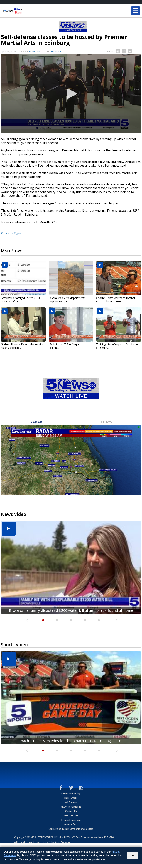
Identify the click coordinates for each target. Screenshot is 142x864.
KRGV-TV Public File (71, 806)
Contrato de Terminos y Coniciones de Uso (70, 828)
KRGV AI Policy (71, 815)
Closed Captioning (70, 793)
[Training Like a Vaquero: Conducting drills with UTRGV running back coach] (118, 324)
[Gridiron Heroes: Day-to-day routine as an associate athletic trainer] (23, 324)
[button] (71, 94)
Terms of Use (71, 824)
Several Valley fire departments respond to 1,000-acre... (67, 299)
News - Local (36, 51)
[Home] (25, 11)
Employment (70, 797)
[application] (71, 93)
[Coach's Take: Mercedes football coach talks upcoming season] (118, 278)
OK (133, 855)
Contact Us (71, 811)
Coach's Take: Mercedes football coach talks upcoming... (115, 299)
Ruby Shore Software (59, 842)
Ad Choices (71, 802)
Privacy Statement (71, 820)
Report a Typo (11, 233)
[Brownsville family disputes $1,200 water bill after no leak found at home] (23, 278)
